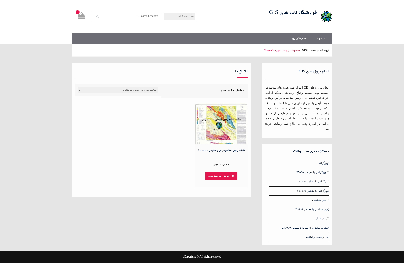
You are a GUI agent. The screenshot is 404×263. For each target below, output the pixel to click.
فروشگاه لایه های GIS (293, 13)
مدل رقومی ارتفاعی (317, 236)
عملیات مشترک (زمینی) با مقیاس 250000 (305, 227)
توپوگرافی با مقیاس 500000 (313, 190)
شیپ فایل (321, 218)
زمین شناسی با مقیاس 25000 (312, 209)
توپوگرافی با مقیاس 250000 (313, 181)
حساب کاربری (299, 38)
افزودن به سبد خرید (219, 176)
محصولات (320, 38)
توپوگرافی (323, 163)
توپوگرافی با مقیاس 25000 (311, 172)
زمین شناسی (319, 199)
